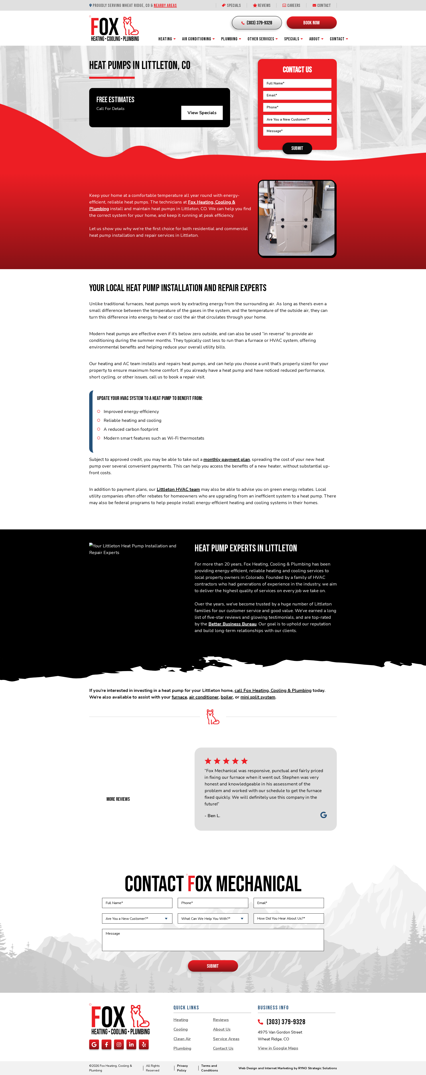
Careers (293, 5)
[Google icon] (94, 1044)
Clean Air (182, 1039)
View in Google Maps (278, 1048)
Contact (324, 5)
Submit (297, 148)
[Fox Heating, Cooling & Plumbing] (114, 28)
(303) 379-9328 (286, 1022)
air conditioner (204, 697)
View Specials (202, 113)
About (314, 39)
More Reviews (118, 799)
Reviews (263, 5)
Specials (233, 5)
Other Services (261, 39)
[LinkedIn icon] (131, 1044)
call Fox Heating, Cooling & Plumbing (273, 690)
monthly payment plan (226, 459)
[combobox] (297, 119)
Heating (165, 39)
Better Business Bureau (232, 624)
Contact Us (223, 1048)
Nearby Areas (165, 5)
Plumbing (229, 39)
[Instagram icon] (119, 1044)
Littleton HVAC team (178, 489)
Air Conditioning (196, 39)
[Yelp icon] (144, 1044)
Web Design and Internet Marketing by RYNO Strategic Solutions (288, 1068)
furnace (179, 697)
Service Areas (226, 1039)
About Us (222, 1029)
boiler (227, 697)
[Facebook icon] (106, 1044)
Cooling (181, 1029)
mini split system (258, 697)
